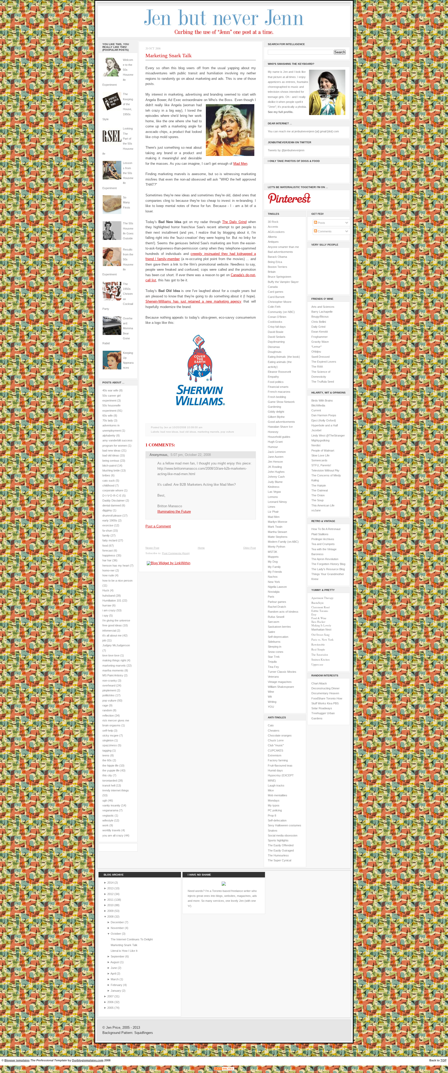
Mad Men (240, 164)
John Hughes (276, 471)
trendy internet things (115, 790)
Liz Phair (273, 511)
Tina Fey (273, 666)
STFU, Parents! (321, 465)
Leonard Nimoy (277, 501)
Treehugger (318, 713)
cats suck (108, 480)
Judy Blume (275, 481)
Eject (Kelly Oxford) (323, 420)
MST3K (272, 551)
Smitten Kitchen (320, 659)
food (105, 545)
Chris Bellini (318, 321)
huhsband (108, 595)
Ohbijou (316, 351)
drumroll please (112, 515)
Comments (324, 231)
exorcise (107, 525)
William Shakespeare (281, 686)
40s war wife (110, 390)
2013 (110, 888)
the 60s (107, 760)
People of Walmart (322, 450)
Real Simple (318, 649)
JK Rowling (275, 466)
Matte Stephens (278, 536)
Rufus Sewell (276, 616)
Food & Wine (318, 618)
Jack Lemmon (277, 451)
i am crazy (109, 610)
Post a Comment (158, 526)
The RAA (317, 366)
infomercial (109, 630)
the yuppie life (111, 770)
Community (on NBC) (281, 311)
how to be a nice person (117, 580)
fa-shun (107, 530)
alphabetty (108, 435)
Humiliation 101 (111, 600)
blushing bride (111, 470)
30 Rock (273, 221)
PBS (336, 703)
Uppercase (317, 664)
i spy (105, 615)
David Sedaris (276, 336)
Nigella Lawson (277, 586)
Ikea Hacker (318, 622)
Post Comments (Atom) (176, 553)
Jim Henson (275, 461)
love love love (111, 655)
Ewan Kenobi (319, 331)
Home (201, 547)
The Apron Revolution (324, 559)
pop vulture (109, 700)
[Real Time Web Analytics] (224, 1070)
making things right (114, 660)
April (113, 973)
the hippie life (110, 765)
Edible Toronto (319, 611)
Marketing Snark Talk (168, 55)
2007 (110, 996)
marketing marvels (114, 665)
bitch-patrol (109, 465)
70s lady (107, 420)
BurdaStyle (317, 603)
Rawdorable (318, 644)
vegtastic (108, 815)
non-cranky (109, 680)
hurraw (106, 605)
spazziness (109, 745)
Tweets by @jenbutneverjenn (286, 150)
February (117, 984)
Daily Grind (318, 326)
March (115, 979)
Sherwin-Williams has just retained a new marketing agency (193, 301)
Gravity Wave (320, 341)
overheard (108, 685)
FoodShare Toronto (323, 698)
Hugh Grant (275, 441)
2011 (110, 899)
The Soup (317, 500)
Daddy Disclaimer (113, 500)
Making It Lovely (321, 625)
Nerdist (315, 445)
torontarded (109, 780)
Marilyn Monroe (277, 521)
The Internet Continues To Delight (132, 939)
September (118, 956)
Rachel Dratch (277, 606)
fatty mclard (109, 540)
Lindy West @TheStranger (328, 435)
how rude (108, 575)
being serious (110, 460)
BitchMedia (318, 405)
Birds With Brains (322, 400)
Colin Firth (274, 306)
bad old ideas (110, 455)
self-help (107, 730)
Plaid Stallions (319, 534)
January (116, 990)
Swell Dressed (320, 356)
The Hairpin (318, 485)
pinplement (109, 690)
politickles (108, 695)
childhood (108, 485)
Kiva (329, 703)
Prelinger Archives (322, 539)
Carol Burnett (276, 296)
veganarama (110, 810)
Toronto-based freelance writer (231, 890)
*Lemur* (316, 346)
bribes (106, 475)
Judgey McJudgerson (116, 645)
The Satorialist (319, 654)
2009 (110, 910)
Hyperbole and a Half (324, 425)
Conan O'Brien (277, 316)
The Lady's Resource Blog (328, 569)
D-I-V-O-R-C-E (111, 495)
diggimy (107, 510)
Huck (105, 590)
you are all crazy (112, 835)
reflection (108, 715)
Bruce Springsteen (279, 276)
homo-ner (108, 570)
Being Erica (275, 261)
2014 (110, 882)
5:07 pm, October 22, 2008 (191, 455)
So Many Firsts (126, 202)
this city (107, 775)
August (115, 962)
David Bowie (275, 331)
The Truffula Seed (322, 381)
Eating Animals (277, 356)
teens (105, 755)
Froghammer (319, 336)
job (104, 640)
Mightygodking (320, 440)
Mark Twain (275, 526)
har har (106, 560)
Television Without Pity (325, 470)
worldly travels (111, 830)
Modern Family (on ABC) (283, 541)
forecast (107, 550)
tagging (106, 750)
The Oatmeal (319, 490)
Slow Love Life (320, 455)
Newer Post (152, 547)
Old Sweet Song (320, 634)
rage (105, 705)
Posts (321, 222)
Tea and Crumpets (323, 544)
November (118, 927)
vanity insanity (111, 805)
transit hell (108, 785)
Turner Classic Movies (282, 671)
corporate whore (112, 490)
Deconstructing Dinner (325, 688)
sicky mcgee (110, 735)
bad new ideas (111, 450)
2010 (110, 905)
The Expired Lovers (323, 361)
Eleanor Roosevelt (279, 371)
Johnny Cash (276, 476)
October (116, 933)
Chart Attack (319, 683)
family (106, 535)
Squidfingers (143, 1033)
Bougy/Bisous (320, 316)
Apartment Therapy (322, 598)
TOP (443, 1060)
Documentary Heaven (325, 693)
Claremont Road (320, 607)
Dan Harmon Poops (323, 415)
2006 (110, 1002)
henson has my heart (115, 565)
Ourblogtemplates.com (87, 1060)
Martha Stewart (277, 531)
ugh (104, 800)
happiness (108, 555)
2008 (110, 916)
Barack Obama (277, 256)
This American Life (322, 505)
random (107, 710)
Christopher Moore (279, 301)
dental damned (111, 505)
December (118, 922)
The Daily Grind (234, 222)
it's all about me (112, 635)
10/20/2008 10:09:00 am (187, 427)
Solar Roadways (321, 708)
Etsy (313, 614)
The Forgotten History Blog (328, 564)
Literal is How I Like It (124, 950)
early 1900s (109, 520)
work (105, 825)
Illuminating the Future (174, 511)
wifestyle (107, 820)
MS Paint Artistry (112, 675)
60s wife (107, 415)
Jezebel (316, 430)
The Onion (318, 495)
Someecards (319, 460)
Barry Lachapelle (322, 311)
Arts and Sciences (322, 306)
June (114, 967)
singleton (108, 740)
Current (316, 410)
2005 (110, 1007)
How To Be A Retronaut (325, 529)
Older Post (249, 547)
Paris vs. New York (322, 639)
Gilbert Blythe (276, 416)
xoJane (316, 510)
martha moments (113, 670)
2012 (110, 894)
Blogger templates (17, 1060)
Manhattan (321, 629)
